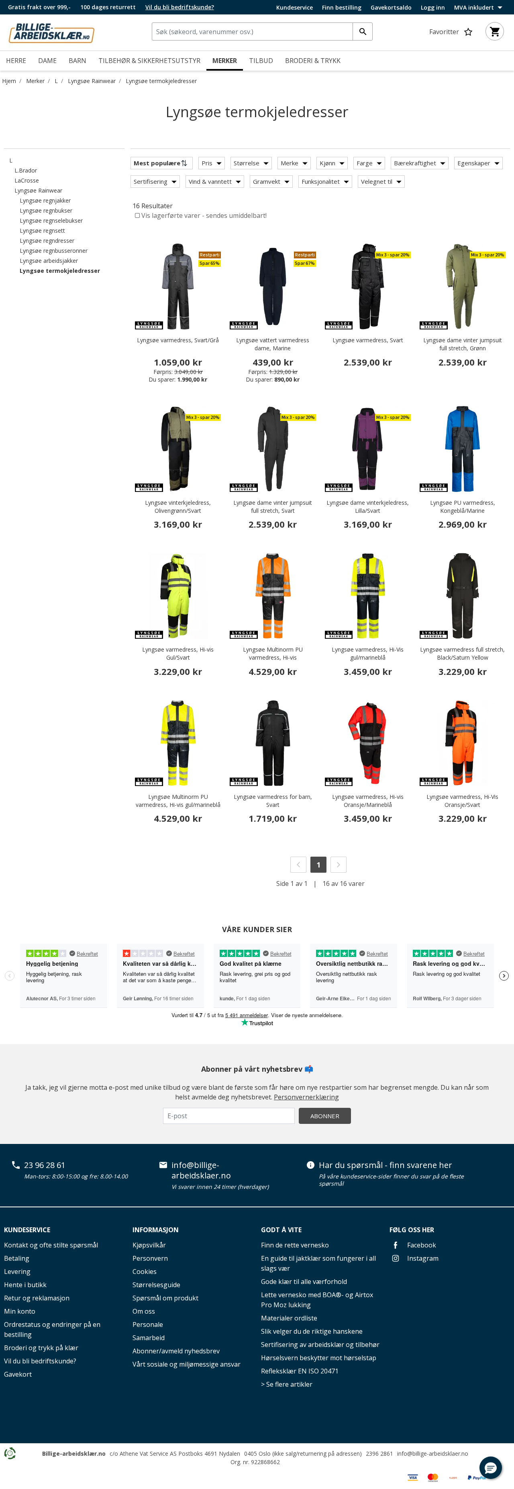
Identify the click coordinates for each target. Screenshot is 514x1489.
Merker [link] (224, 60)
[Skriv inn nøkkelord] (363, 31)
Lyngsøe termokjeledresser (161, 81)
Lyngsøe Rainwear (92, 81)
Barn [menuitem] (77, 60)
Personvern (150, 1258)
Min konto (19, 1311)
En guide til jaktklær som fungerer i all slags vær (318, 1263)
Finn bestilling (341, 7)
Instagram (422, 1258)
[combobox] (262, 31)
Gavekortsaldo (391, 7)
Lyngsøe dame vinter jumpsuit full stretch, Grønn (462, 344)
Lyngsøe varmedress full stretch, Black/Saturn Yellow (462, 653)
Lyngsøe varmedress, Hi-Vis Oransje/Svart (462, 800)
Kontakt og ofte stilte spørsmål (51, 1245)
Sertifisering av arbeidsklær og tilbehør (320, 1344)
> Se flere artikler (286, 1384)
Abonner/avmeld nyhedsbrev (176, 1351)
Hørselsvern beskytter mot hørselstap (318, 1357)
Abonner (324, 1116)
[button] (490, 1467)
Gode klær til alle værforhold (304, 1281)
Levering (17, 1271)
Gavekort (18, 1374)
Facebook (421, 1245)
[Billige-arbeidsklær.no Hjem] (51, 31)
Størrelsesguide (156, 1284)
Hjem (9, 81)
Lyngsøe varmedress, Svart (367, 340)
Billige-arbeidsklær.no (74, 1453)
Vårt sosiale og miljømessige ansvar (187, 1364)
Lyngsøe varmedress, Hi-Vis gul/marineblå (368, 653)
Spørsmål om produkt (165, 1298)
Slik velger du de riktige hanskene (312, 1331)
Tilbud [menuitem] (261, 60)
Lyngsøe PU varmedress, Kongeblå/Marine (462, 506)
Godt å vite (281, 1229)
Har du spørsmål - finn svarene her (385, 1165)
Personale (148, 1324)
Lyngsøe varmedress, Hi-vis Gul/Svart (178, 653)
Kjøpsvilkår (149, 1245)
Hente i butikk (25, 1284)
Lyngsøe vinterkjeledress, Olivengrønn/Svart (178, 506)
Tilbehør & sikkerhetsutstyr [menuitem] (149, 60)
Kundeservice (294, 7)
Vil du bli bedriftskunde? (40, 1361)
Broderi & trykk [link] (313, 60)
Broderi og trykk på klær (41, 1347)
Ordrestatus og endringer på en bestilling (52, 1329)
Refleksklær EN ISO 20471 (300, 1371)
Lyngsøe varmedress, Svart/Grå (178, 340)
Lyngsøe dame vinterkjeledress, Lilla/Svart (367, 506)
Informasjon (156, 1229)
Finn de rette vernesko (295, 1245)
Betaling (16, 1258)
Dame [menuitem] (47, 60)
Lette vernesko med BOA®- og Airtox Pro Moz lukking (317, 1299)
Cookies (145, 1271)
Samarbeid (149, 1337)
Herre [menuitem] (16, 60)
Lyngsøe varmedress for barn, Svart (273, 800)
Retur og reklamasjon (36, 1298)
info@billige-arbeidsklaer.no (201, 1170)
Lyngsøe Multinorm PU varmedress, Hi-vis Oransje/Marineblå (273, 657)
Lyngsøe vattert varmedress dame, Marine (272, 344)
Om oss (144, 1311)
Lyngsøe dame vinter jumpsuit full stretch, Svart (272, 506)
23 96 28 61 (44, 1165)
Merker (35, 81)
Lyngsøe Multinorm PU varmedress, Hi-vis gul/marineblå (178, 800)
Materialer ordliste (289, 1318)
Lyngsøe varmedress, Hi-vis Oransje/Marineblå (368, 800)
